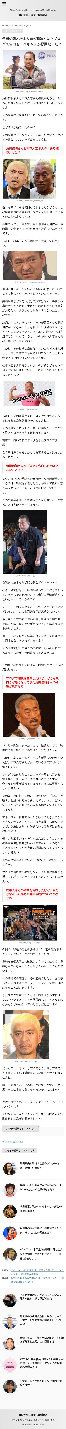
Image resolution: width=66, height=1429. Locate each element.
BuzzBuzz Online (33, 15)
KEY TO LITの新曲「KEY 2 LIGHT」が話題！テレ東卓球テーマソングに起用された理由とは (41, 1363)
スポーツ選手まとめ (14, 1141)
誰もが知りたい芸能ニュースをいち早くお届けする (33, 1420)
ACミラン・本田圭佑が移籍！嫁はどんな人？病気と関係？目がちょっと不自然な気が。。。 (41, 1254)
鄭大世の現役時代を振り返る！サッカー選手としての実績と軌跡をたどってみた (41, 1320)
